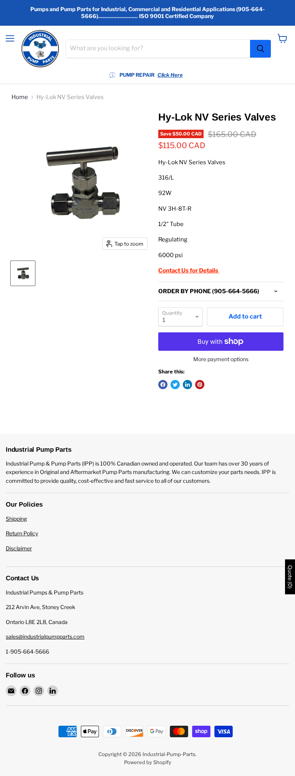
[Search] (260, 49)
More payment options (221, 359)
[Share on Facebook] (162, 384)
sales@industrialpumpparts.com (45, 636)
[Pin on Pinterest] (199, 384)
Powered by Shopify (147, 762)
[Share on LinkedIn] (187, 384)
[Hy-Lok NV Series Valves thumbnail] (23, 273)
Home (20, 97)
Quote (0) (290, 577)
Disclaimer (19, 548)
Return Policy (22, 533)
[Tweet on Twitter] (175, 384)
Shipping (16, 518)
